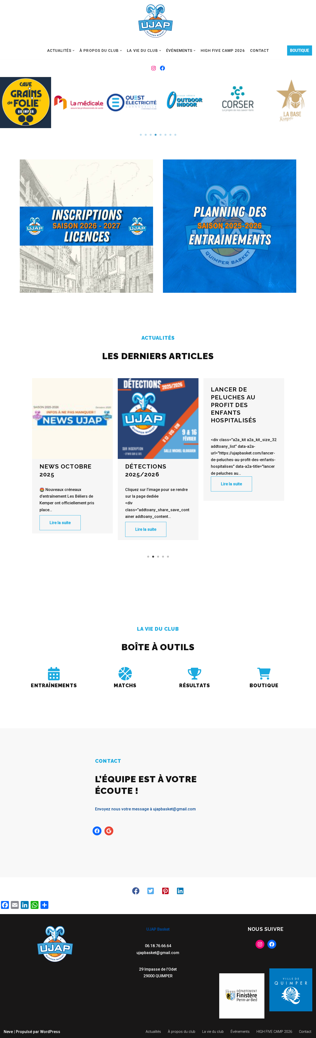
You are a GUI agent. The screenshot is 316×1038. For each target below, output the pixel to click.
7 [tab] (170, 134)
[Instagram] (154, 68)
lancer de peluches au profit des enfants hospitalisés (148, 405)
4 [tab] (155, 134)
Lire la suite (60, 529)
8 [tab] (175, 134)
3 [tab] (150, 134)
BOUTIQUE (299, 50)
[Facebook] (162, 68)
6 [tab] (165, 134)
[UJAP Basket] (155, 21)
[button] (74, 51)
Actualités (153, 1032)
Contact (259, 50)
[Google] (108, 830)
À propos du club (181, 1032)
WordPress (50, 1031)
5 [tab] (160, 134)
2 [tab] (145, 134)
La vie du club (213, 1032)
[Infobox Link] (54, 679)
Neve (8, 1031)
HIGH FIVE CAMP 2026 (223, 50)
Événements (240, 1032)
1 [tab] (140, 134)
